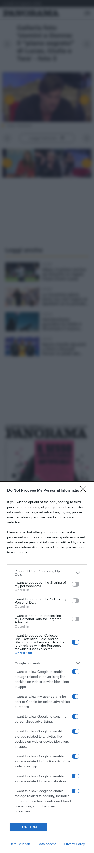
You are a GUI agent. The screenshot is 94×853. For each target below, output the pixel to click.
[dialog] (47, 667)
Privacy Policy (74, 844)
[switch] (75, 584)
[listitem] (47, 572)
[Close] (84, 490)
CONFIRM (28, 827)
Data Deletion (19, 844)
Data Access (47, 844)
